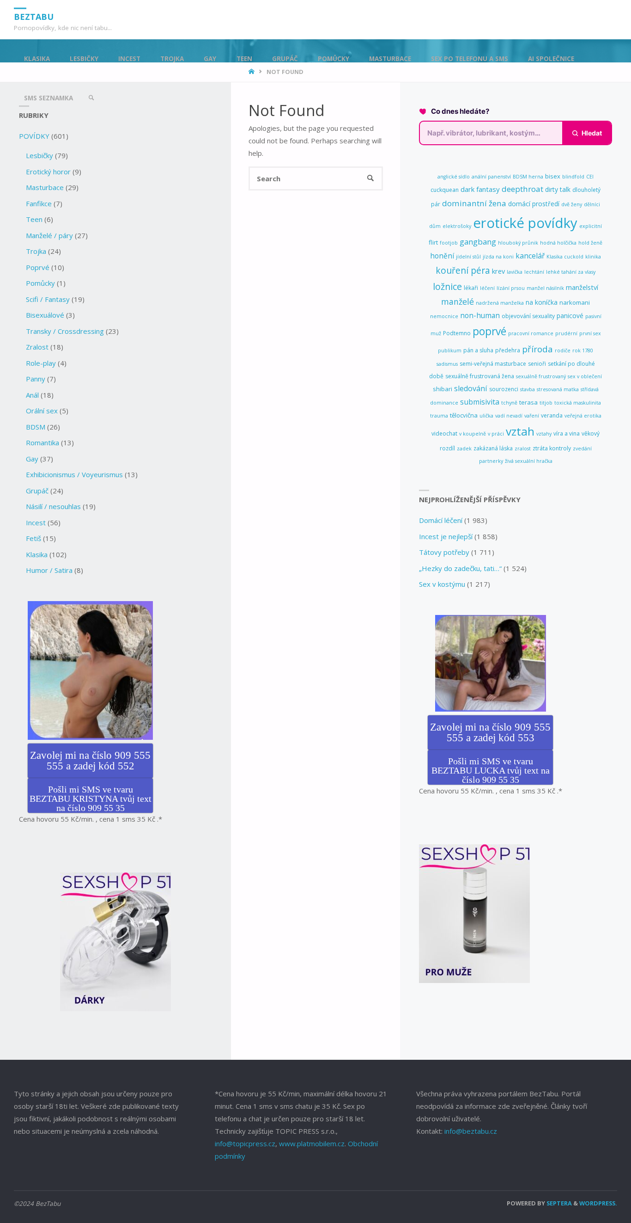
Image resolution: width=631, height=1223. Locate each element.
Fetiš (33, 538)
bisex (552, 176)
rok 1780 (582, 350)
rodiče (562, 350)
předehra (507, 350)
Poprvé (37, 267)
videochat (444, 433)
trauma (439, 415)
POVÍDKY (34, 136)
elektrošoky (457, 226)
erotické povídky (525, 223)
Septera (558, 1203)
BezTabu (34, 16)
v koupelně (472, 433)
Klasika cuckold (564, 256)
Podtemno (457, 333)
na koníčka (542, 302)
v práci (496, 433)
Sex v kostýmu (442, 584)
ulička (486, 415)
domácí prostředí (533, 203)
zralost (523, 448)
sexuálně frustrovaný (541, 376)
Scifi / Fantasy (48, 299)
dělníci (592, 204)
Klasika (37, 554)
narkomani (574, 302)
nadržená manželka (500, 303)
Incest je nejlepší (446, 536)
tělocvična (464, 415)
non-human (480, 315)
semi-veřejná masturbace (493, 364)
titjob (546, 402)
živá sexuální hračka (528, 461)
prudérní (566, 333)
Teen (34, 219)
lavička (514, 272)
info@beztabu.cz (470, 1131)
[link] (91, 98)
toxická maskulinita (577, 402)
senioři (537, 364)
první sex (590, 333)
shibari (442, 389)
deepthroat (522, 189)
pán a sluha (478, 350)
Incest (36, 522)
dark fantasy (480, 189)
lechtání (534, 272)
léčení (487, 288)
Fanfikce (39, 203)
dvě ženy (571, 204)
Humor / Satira (49, 570)
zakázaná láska (493, 448)
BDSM (35, 426)
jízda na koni (498, 256)
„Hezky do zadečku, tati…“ (460, 568)
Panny (35, 378)
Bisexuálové (45, 315)
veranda (552, 415)
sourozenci (503, 389)
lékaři (471, 288)
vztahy (544, 433)
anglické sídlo (453, 176)
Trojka (36, 251)
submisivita (479, 402)
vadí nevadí (508, 415)
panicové (570, 315)
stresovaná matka (558, 389)
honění (442, 256)
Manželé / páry (49, 235)
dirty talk (557, 189)
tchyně (509, 402)
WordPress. (598, 1203)
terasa (528, 402)
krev (498, 271)
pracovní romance (530, 333)
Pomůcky (40, 283)
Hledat (592, 133)
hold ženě (590, 243)
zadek (464, 448)
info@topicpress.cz (245, 1143)
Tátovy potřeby (444, 552)
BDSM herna (528, 176)
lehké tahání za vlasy (570, 272)
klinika (593, 256)
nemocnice (444, 316)
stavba (527, 389)
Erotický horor (48, 171)
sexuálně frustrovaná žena (479, 376)
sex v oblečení (585, 376)
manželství (582, 287)
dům (435, 226)
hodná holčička (558, 243)
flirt (433, 242)
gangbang (478, 241)
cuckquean (445, 190)
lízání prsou (511, 288)
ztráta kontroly (552, 448)
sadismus (447, 364)
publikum (449, 350)
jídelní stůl (468, 256)
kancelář (530, 256)
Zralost (37, 346)
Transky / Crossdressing (65, 331)
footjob (449, 243)
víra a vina (566, 433)
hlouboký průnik (518, 243)
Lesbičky (39, 155)
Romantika (42, 442)
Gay (32, 458)
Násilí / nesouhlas (53, 506)
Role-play (41, 363)
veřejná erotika (582, 415)
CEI (590, 176)
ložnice (447, 286)
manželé (457, 301)
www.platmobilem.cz (312, 1143)
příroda (537, 349)
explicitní (590, 226)
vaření (531, 415)
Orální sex (42, 410)
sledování (470, 388)
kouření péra (463, 270)
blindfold (573, 176)
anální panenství (491, 176)
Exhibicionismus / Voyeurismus (74, 474)
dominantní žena (474, 203)
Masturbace (45, 187)
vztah (520, 431)
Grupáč (37, 490)
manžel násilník (545, 288)
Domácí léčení (440, 520)
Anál (32, 394)
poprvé (489, 331)
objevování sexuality (528, 316)
